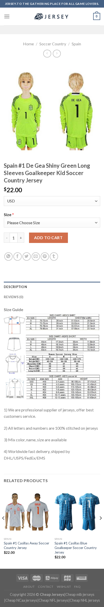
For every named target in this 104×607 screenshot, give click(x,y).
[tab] (52, 287)
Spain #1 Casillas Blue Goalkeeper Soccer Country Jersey (76, 547)
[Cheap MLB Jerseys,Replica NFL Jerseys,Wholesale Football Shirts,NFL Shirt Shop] (52, 16)
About (29, 587)
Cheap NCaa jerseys (21, 600)
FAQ (77, 587)
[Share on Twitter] (26, 256)
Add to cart (48, 237)
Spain (76, 43)
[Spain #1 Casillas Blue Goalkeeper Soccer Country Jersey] (77, 512)
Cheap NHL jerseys (85, 600)
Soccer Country (52, 43)
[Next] (100, 528)
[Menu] (7, 16)
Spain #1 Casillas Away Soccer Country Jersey (26, 545)
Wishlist (64, 587)
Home (28, 43)
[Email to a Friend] (36, 256)
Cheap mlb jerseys (79, 594)
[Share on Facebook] (17, 256)
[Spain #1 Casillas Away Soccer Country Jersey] (26, 512)
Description (15, 287)
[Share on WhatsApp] (8, 256)
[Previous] (3, 528)
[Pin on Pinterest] (45, 256)
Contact (46, 587)
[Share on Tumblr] (54, 256)
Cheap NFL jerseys (53, 600)
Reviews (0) (13, 297)
